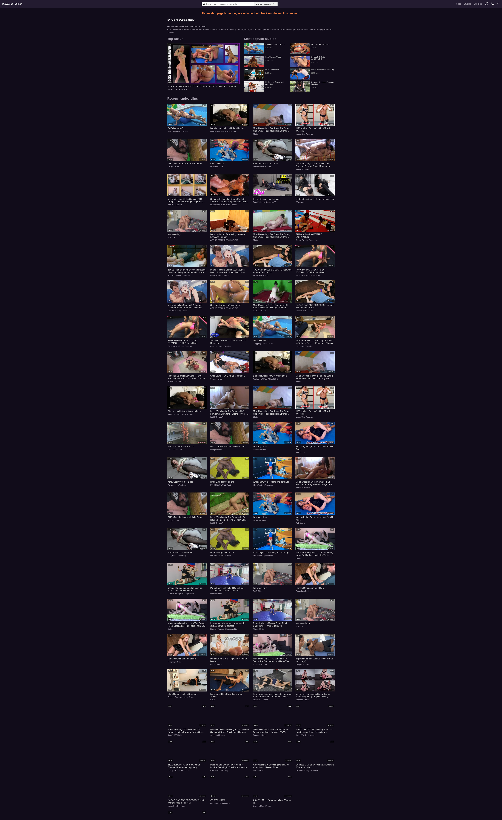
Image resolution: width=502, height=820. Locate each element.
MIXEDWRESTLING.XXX (12, 4)
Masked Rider (216, 594)
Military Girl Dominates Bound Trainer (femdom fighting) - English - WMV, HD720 (313, 695)
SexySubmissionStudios (177, 381)
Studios (467, 4)
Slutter (255, 134)
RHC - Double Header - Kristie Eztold (185, 164)
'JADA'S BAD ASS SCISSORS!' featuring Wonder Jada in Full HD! (187, 801)
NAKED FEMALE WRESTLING (223, 131)
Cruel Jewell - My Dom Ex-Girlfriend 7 (227, 376)
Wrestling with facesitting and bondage (271, 482)
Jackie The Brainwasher (306, 735)
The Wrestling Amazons (263, 485)
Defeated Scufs (216, 167)
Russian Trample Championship (181, 594)
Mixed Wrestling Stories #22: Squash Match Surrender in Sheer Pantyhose (227, 271)
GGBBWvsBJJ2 (217, 800)
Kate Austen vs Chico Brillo (265, 164)
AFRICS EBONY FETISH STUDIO (224, 240)
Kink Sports (300, 452)
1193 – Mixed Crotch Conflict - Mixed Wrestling (313, 129)
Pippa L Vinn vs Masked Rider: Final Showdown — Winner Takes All (227, 589)
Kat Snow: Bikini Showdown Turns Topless (226, 695)
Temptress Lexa (302, 664)
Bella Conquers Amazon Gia (181, 446)
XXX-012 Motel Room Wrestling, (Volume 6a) (272, 801)
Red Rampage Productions (179, 275)
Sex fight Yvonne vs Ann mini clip (225, 305)
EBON (212, 700)
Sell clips (478, 4)
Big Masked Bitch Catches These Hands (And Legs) (314, 660)
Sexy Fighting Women (262, 806)
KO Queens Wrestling (262, 167)
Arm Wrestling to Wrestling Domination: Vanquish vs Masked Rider (271, 766)
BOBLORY (172, 237)
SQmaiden (300, 202)
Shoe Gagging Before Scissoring (183, 694)
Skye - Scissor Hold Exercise (266, 199)
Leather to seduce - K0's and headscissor (315, 199)
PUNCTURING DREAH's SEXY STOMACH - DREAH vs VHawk (311, 271)
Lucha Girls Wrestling (304, 134)
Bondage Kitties (302, 700)
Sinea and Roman (260, 700)
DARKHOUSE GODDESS (220, 485)
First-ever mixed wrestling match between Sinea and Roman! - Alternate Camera (272, 695)
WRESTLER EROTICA (177, 90)
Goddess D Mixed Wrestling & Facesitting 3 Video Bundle (315, 766)
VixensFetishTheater (261, 275)
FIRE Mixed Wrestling (219, 770)
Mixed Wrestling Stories (220, 275)
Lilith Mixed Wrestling (304, 346)
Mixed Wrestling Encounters (307, 770)
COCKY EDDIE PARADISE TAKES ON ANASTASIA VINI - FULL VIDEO (202, 86)
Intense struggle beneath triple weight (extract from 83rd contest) (185, 589)
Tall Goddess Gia (175, 450)
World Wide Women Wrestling (308, 275)
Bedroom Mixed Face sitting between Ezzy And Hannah (227, 235)
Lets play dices (217, 164)
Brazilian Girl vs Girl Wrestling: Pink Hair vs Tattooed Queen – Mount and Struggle (314, 341)
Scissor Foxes (216, 379)
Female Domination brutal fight (310, 588)
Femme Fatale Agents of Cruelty (181, 697)
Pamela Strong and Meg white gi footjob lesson (228, 660)
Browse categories (263, 4)
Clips (458, 4)
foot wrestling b (260, 588)
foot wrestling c (175, 234)
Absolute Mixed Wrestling (220, 346)
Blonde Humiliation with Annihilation (227, 128)
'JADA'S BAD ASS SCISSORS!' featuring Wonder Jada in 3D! (272, 271)
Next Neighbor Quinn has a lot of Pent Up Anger (315, 447)
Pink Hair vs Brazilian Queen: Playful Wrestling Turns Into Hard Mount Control (186, 377)
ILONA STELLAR (303, 169)
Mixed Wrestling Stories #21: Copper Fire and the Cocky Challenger (315, 801)
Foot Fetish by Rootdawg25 (264, 202)
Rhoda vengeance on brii (222, 482)
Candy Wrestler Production (307, 240)
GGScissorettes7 (175, 128)
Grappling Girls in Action (178, 131)
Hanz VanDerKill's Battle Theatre (223, 205)
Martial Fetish (216, 664)
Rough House (173, 167)
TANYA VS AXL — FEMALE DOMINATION (309, 235)
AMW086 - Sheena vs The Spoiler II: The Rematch (229, 341)
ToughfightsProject (303, 591)
